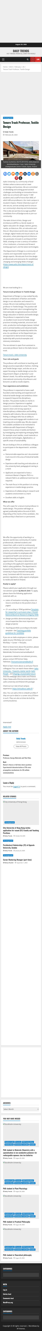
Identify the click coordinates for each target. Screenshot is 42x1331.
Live (38, 59)
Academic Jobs (9, 1142)
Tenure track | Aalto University (15, 355)
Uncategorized (8, 118)
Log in (5, 1290)
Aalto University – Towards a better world (20, 669)
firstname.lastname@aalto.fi (22, 662)
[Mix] (13, 174)
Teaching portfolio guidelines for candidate (18, 631)
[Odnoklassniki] (33, 174)
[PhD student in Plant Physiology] (21, 1173)
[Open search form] (27, 59)
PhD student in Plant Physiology (15, 1188)
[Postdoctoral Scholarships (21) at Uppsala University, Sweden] (21, 840)
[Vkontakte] (29, 174)
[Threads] (20, 178)
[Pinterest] (16, 178)
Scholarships (9, 1144)
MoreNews (33, 1326)
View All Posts (21, 746)
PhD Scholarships (28, 1142)
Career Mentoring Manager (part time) (17, 859)
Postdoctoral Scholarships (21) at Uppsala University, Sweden (18, 846)
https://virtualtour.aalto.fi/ (22, 688)
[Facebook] (5, 174)
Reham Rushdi (9, 863)
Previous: (17, 756)
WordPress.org (8, 1302)
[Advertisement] (21, 21)
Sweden (32, 1144)
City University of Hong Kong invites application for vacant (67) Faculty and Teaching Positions (21, 830)
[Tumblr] (25, 174)
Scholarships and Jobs (21, 1144)
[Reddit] (21, 174)
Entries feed (7, 1294)
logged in (16, 786)
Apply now (7, 727)
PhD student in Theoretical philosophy (17, 1255)
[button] (3, 59)
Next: (17, 767)
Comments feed (8, 1298)
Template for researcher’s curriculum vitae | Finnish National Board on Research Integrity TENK (22, 612)
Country (18, 1142)
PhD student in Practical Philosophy (16, 1221)
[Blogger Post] (37, 174)
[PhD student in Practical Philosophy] (21, 1207)
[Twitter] (9, 174)
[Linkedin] (17, 174)
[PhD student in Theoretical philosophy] (21, 1240)
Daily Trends (21, 51)
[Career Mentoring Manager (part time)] (21, 855)
